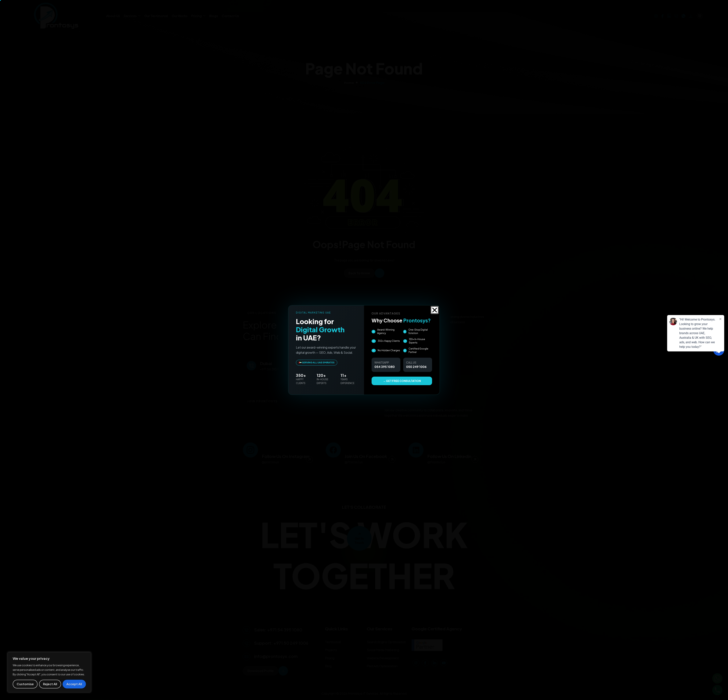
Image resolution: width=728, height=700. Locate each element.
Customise (25, 684)
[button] (434, 310)
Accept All (74, 684)
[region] (49, 672)
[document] (364, 350)
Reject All (50, 684)
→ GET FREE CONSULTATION (402, 381)
